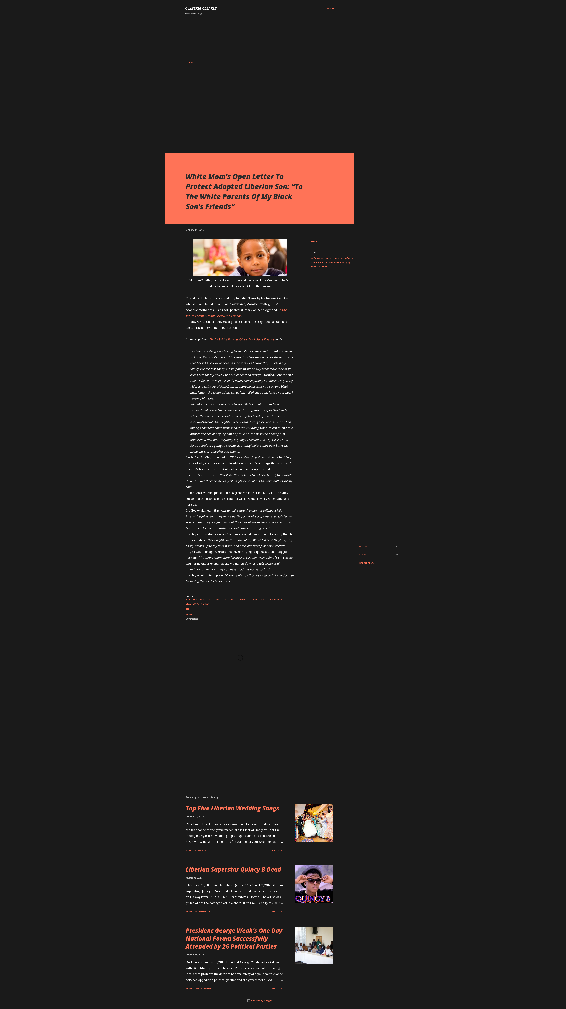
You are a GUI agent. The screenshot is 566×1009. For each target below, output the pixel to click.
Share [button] (314, 241)
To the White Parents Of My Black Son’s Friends (241, 339)
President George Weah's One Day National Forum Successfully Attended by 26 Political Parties (234, 938)
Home (190, 62)
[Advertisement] (259, 38)
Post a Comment (204, 988)
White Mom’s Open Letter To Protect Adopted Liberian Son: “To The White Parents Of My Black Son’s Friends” (332, 262)
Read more (278, 850)
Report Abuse (367, 562)
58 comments (202, 911)
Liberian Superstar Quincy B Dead (233, 869)
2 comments (202, 850)
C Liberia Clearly (201, 8)
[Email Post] (187, 609)
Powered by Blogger (261, 1000)
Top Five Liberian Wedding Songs (232, 808)
